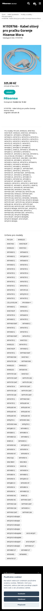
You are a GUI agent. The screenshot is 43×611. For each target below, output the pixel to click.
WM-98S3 (23, 462)
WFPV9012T (29, 546)
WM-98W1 (11, 462)
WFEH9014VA (24, 420)
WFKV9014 (24, 449)
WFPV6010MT (12, 323)
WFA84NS (23, 554)
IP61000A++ (26, 302)
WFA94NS (10, 554)
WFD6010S (23, 370)
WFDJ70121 (24, 294)
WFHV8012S (11, 437)
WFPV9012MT (26, 500)
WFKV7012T (11, 558)
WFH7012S (24, 290)
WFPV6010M (11, 357)
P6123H (10, 240)
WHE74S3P (23, 244)
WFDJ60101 (24, 256)
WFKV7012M (11, 361)
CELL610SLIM (12, 302)
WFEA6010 (24, 252)
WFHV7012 (11, 273)
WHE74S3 (10, 244)
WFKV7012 (24, 281)
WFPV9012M (11, 504)
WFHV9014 (22, 441)
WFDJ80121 (11, 428)
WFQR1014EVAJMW (14, 533)
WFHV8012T (11, 550)
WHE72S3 (22, 248)
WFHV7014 (11, 269)
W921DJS (10, 458)
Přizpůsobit (21, 605)
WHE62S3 (21, 240)
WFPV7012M (11, 374)
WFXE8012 (11, 433)
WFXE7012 (24, 265)
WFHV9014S (11, 445)
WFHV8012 (25, 428)
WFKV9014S (11, 500)
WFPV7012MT (12, 378)
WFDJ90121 (25, 445)
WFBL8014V (24, 403)
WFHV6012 (11, 252)
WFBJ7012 (10, 420)
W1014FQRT (31, 533)
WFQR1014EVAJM (13, 516)
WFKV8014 (24, 433)
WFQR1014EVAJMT (14, 542)
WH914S (23, 466)
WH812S (10, 441)
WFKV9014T (11, 454)
